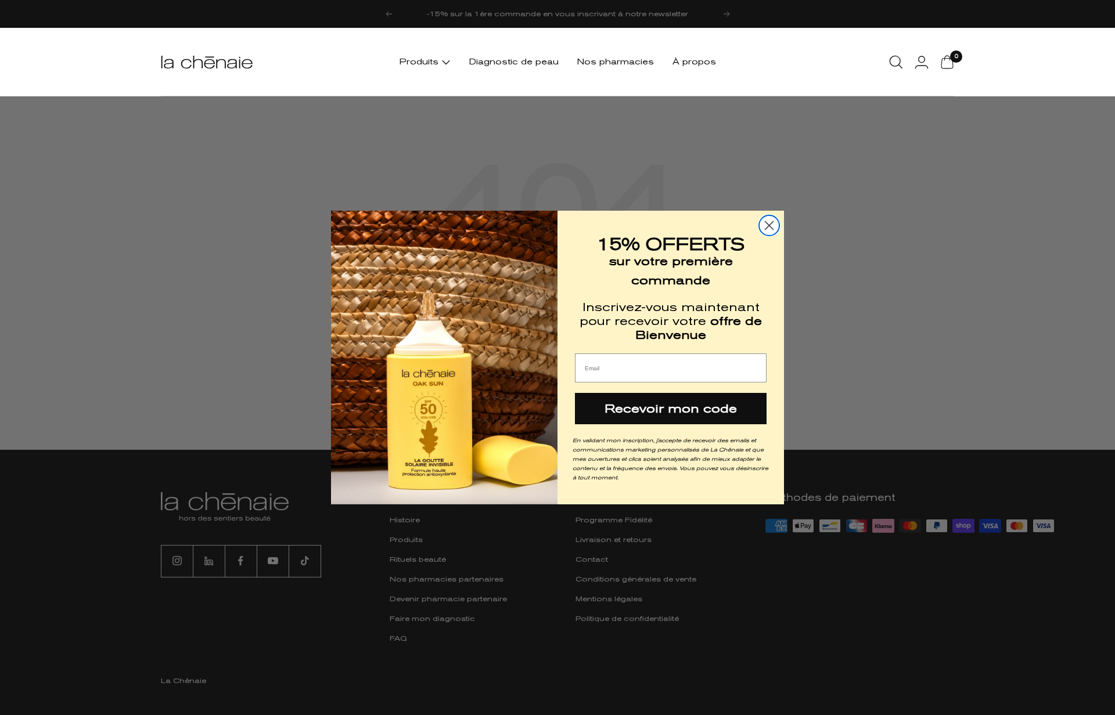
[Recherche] (896, 62)
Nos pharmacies (615, 61)
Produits (420, 61)
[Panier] (947, 62)
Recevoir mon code (671, 409)
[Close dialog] (769, 225)
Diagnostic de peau (514, 61)
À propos (694, 61)
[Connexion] (922, 62)
